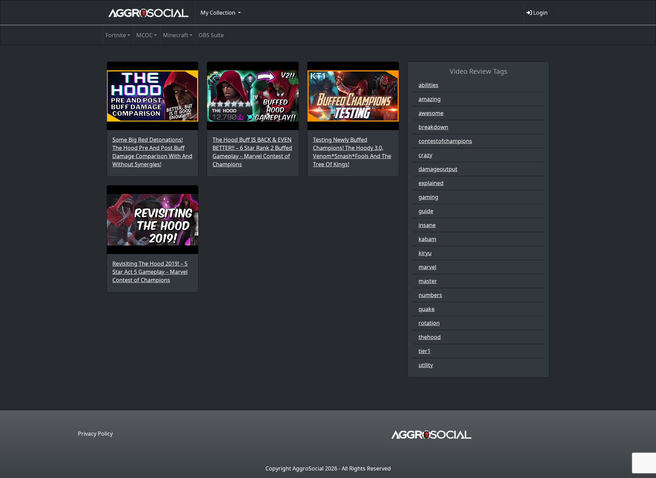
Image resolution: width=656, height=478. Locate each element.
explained (431, 183)
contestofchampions (445, 141)
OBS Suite (211, 35)
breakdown (433, 127)
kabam (427, 239)
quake (427, 309)
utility (426, 365)
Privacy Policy (95, 433)
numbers (430, 295)
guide (426, 211)
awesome (431, 113)
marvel (427, 267)
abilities (428, 85)
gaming (428, 197)
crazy (425, 155)
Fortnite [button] (116, 35)
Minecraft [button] (175, 35)
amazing (430, 99)
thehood (430, 337)
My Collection (219, 12)
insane (427, 225)
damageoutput (438, 169)
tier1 (424, 351)
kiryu (425, 253)
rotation (429, 323)
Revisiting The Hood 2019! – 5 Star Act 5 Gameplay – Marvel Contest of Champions (150, 272)
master (428, 281)
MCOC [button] (144, 35)
